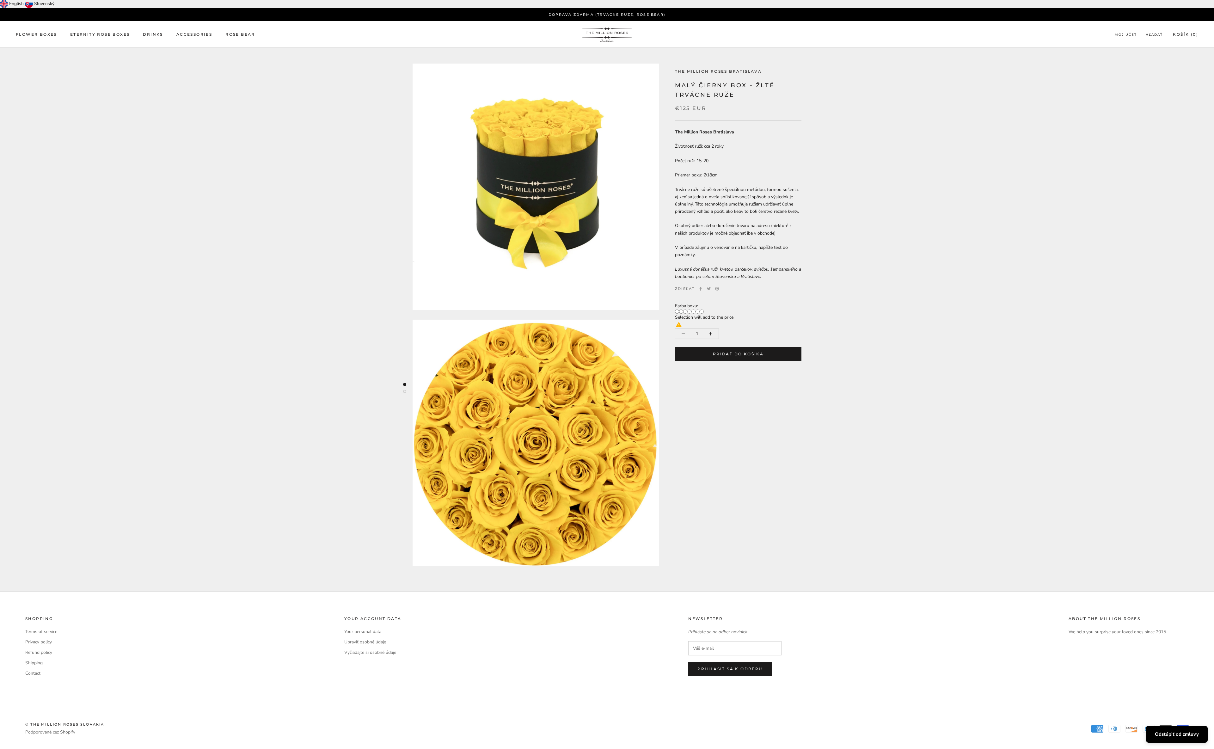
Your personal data (362, 632)
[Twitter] (709, 289)
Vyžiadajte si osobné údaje (370, 652)
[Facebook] (700, 289)
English (16, 4)
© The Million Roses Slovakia (64, 724)
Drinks (153, 34)
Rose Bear (240, 34)
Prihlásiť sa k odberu (729, 668)
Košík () (1185, 34)
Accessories (194, 34)
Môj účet (1126, 35)
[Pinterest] (717, 289)
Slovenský (44, 4)
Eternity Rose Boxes (100, 34)
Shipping (34, 663)
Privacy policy (38, 642)
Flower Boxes (36, 34)
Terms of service (41, 632)
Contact (32, 673)
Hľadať (1154, 35)
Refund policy (38, 652)
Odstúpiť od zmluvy (1177, 734)
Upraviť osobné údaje (365, 642)
